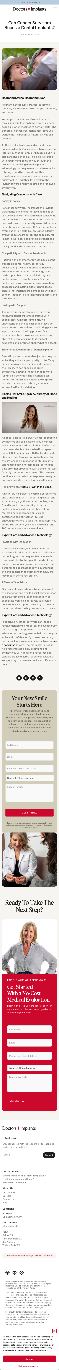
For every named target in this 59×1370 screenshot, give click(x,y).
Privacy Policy (29, 1288)
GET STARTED (29, 812)
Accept (29, 1359)
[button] (54, 1330)
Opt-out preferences (28, 1366)
